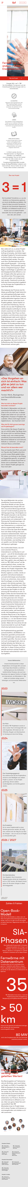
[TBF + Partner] (14, 2)
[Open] (2, 2)
